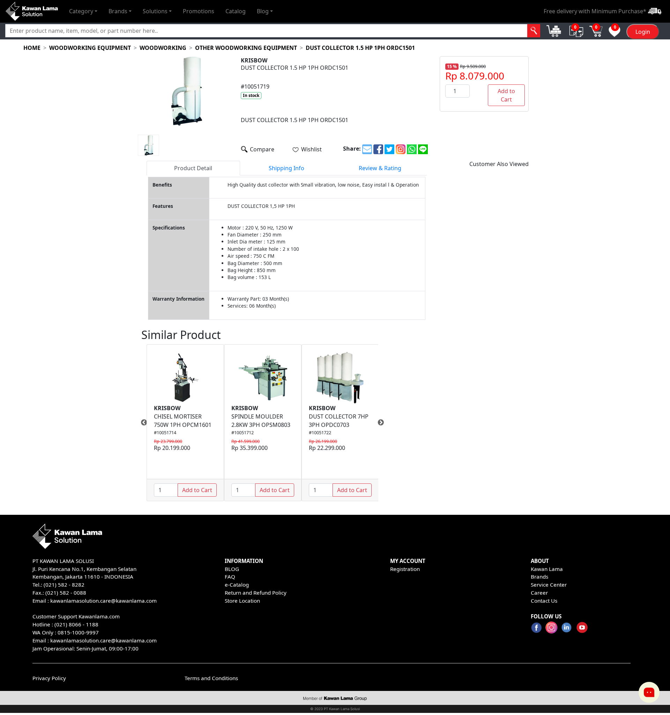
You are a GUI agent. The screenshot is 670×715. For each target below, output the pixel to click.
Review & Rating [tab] (380, 168)
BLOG (232, 568)
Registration (405, 568)
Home (31, 48)
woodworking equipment (90, 48)
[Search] (533, 30)
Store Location (242, 600)
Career (539, 592)
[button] (83, 11)
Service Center (549, 584)
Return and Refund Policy (255, 592)
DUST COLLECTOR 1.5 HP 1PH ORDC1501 (360, 48)
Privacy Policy (49, 678)
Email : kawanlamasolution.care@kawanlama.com (94, 640)
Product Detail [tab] (193, 168)
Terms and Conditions (211, 678)
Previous (141, 422)
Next (383, 422)
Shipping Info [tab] (286, 168)
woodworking (163, 48)
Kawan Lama (547, 568)
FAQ (230, 576)
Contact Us (544, 600)
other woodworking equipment (246, 48)
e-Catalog (237, 584)
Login (642, 32)
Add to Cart (506, 95)
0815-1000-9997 (78, 632)
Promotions (198, 11)
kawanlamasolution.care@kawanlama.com (103, 600)
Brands (539, 576)
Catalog (235, 11)
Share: (352, 148)
